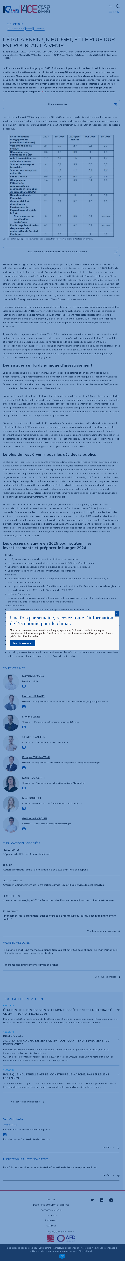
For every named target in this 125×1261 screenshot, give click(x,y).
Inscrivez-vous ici (22, 643)
